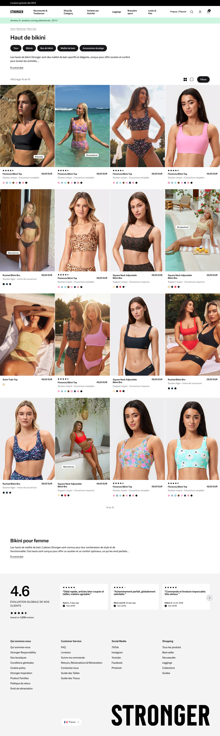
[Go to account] (200, 12)
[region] (135, 598)
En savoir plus (16, 67)
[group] (27, 126)
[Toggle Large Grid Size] (192, 79)
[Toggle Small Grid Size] (185, 79)
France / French (178, 11)
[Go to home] (16, 11)
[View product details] (27, 175)
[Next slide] (209, 598)
